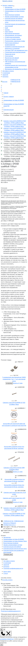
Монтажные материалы (12, 33)
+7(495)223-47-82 (15, 80)
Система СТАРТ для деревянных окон (16, 50)
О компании (6, 73)
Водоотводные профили (12, 15)
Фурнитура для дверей (12, 58)
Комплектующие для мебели (13, 18)
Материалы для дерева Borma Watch (16, 69)
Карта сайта (7, 571)
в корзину (9, 383)
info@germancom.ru (9, 525)
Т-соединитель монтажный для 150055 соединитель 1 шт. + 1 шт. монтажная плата (14, 379)
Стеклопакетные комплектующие (15, 52)
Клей (6, 28)
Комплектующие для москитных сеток (15, 548)
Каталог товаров (7, 5)
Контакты (5, 76)
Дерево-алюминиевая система (14, 16)
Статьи (5, 573)
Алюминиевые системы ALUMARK (15, 9)
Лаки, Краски (9, 31)
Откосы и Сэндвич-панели (13, 39)
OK (1, 645)
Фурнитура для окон (11, 60)
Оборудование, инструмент (13, 35)
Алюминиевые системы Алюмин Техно (15, 541)
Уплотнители (9, 56)
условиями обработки (7, 639)
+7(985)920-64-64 (15, 81)
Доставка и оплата (8, 71)
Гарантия (5, 75)
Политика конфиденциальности (13, 568)
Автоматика (8, 7)
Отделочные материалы (12, 37)
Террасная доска (10, 54)
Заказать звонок (7, 1)
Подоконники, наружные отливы (15, 41)
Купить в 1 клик (17, 383)
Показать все (8, 554)
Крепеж (7, 30)
